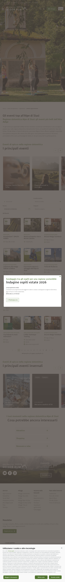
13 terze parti (11, 551)
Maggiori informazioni (11, 577)
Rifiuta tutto (41, 577)
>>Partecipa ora (13, 300)
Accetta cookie (55, 577)
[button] (61, 548)
